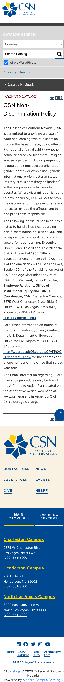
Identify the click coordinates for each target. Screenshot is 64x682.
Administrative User (52, 653)
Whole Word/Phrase (23, 62)
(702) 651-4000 (15, 615)
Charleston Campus (24, 539)
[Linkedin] (19, 644)
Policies (10, 651)
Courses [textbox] (11, 44)
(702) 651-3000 (15, 586)
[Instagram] (40, 644)
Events (43, 479)
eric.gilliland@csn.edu (19, 318)
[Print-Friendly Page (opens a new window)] (57, 98)
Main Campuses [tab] (19, 516)
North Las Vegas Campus (29, 596)
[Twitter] (33, 644)
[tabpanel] (33, 580)
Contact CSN (17, 469)
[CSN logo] (33, 446)
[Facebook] (25, 644)
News (41, 469)
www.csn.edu (13, 396)
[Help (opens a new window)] (61, 98)
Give (8, 490)
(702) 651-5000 (15, 558)
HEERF (42, 490)
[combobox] (33, 44)
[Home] (20, 9)
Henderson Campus (24, 568)
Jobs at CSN (16, 479)
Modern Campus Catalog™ (42, 680)
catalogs (14, 671)
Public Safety (36, 653)
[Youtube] (47, 644)
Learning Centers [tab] (49, 516)
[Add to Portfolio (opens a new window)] (52, 98)
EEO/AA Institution (23, 653)
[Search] (59, 54)
